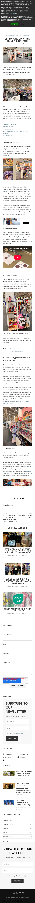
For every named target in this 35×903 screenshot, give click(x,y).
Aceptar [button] (14, 24)
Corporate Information (12, 35)
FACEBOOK (8, 754)
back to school (18, 820)
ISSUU (7, 760)
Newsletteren (25, 35)
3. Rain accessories (8, 129)
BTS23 (18, 832)
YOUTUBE (22, 757)
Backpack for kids (18, 824)
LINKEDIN (8, 757)
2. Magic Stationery (8, 127)
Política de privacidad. (11, 13)
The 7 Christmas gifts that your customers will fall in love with (10, 518)
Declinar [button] (22, 24)
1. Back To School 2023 (9, 124)
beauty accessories (15, 365)
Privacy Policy (19, 733)
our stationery (16, 234)
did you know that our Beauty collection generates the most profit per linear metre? (16, 401)
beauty (18, 828)
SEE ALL (5, 841)
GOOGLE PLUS (24, 754)
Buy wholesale (18, 836)
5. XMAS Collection (8, 136)
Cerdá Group (24, 44)
